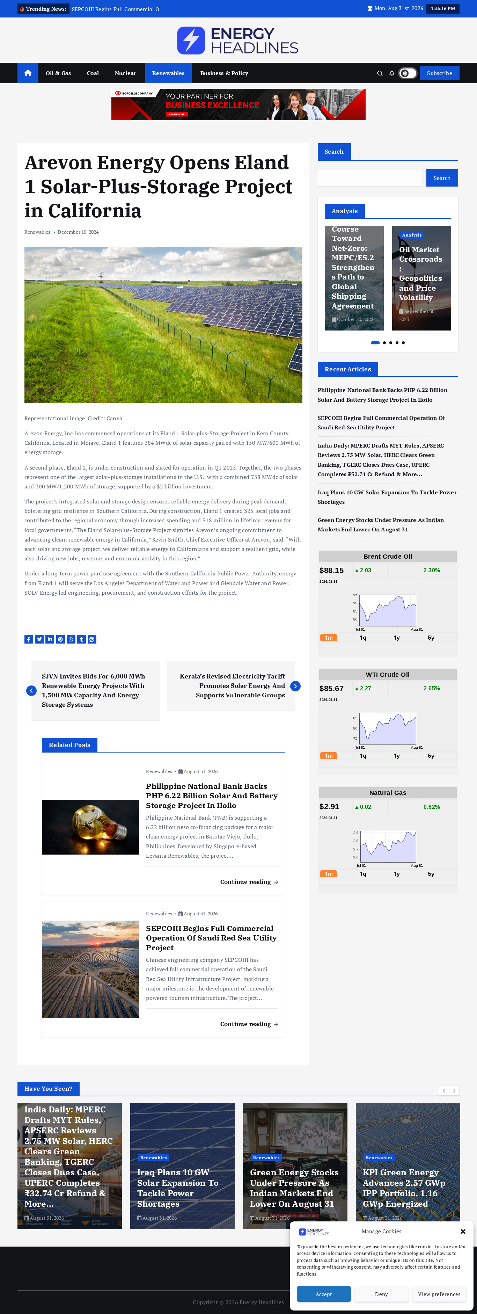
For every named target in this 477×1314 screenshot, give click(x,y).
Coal (93, 73)
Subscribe (439, 73)
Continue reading (246, 882)
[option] (354, 278)
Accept (324, 1294)
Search (334, 151)
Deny (381, 1294)
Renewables (168, 73)
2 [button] (384, 342)
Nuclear (125, 73)
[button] (463, 1231)
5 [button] (403, 342)
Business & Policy (224, 73)
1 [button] (375, 342)
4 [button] (397, 342)
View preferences (439, 1294)
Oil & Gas (58, 73)
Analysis (412, 235)
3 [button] (390, 342)
